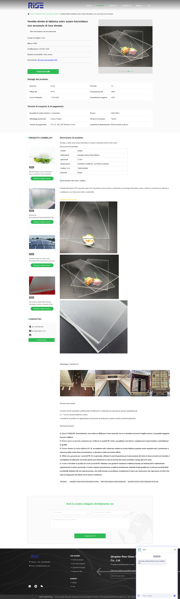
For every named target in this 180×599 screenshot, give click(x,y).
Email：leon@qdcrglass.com (40, 566)
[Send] (174, 595)
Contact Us (126, 5)
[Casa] (36, 5)
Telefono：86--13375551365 (40, 562)
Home (89, 5)
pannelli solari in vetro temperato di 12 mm (143, 481)
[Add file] (138, 595)
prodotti (37, 14)
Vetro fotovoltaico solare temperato (113, 481)
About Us (113, 5)
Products (100, 5)
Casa (32, 14)
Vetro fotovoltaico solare (50, 14)
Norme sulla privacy (46, 597)
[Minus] (175, 550)
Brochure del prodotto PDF (48, 60)
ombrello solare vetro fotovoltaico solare (84, 481)
